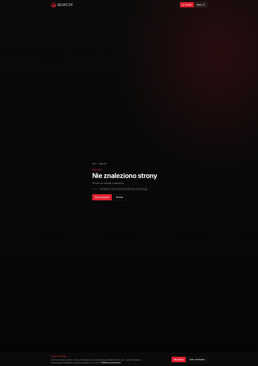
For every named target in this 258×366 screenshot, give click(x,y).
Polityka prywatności (111, 362)
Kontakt (119, 197)
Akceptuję (178, 359)
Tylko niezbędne (197, 359)
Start (94, 164)
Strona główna (102, 197)
